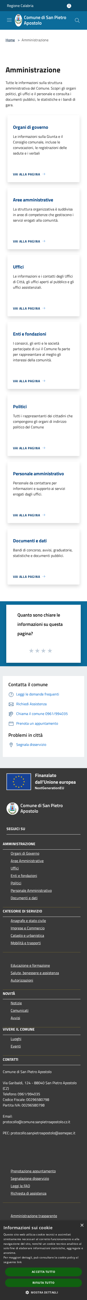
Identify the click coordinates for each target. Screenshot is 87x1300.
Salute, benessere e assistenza (35, 973)
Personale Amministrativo (31, 890)
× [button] (82, 1225)
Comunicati (20, 1010)
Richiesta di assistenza (28, 1193)
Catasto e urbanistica (27, 935)
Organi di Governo (25, 853)
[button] (43, 1292)
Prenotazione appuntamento (33, 1171)
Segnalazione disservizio (30, 1178)
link (19, 1262)
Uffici (15, 868)
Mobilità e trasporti (26, 943)
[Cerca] (77, 20)
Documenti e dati (24, 898)
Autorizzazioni (22, 980)
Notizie (16, 1003)
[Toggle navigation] (9, 20)
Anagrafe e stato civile (28, 920)
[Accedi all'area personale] (69, 5)
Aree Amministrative (27, 860)
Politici (16, 883)
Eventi (16, 1046)
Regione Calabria (20, 5)
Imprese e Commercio (28, 928)
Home (10, 40)
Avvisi (15, 1018)
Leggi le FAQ (20, 1186)
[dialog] (43, 1260)
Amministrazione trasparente (34, 1216)
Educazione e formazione (30, 965)
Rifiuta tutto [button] (43, 1283)
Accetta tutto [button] (43, 1272)
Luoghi (16, 1038)
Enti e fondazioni (24, 875)
